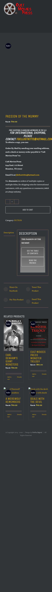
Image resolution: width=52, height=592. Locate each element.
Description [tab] (9, 232)
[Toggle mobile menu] (47, 5)
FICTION (18, 220)
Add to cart (28, 209)
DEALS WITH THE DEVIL (37, 400)
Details (19, 377)
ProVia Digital (37, 432)
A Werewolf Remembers (13, 400)
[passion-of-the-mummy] (26, 74)
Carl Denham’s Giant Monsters (12, 359)
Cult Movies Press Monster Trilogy (38, 356)
